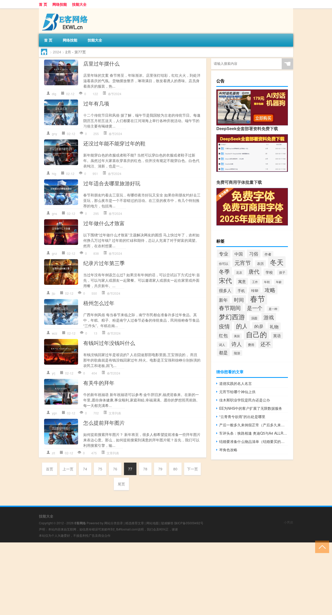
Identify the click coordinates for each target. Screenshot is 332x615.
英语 (277, 335)
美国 (237, 336)
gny (54, 133)
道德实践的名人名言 (235, 383)
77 (130, 468)
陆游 (237, 353)
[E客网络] (66, 10)
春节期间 (230, 308)
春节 (257, 298)
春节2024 (114, 93)
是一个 (254, 308)
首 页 (43, 4)
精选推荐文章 (134, 523)
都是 (223, 352)
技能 (254, 290)
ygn (54, 413)
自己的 (256, 334)
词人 (222, 344)
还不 (265, 344)
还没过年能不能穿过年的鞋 (114, 143)
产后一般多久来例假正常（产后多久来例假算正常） (253, 424)
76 (115, 468)
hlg (54, 173)
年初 (267, 282)
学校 (269, 272)
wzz (54, 333)
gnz (54, 253)
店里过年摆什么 (101, 63)
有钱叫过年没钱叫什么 (109, 343)
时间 (239, 299)
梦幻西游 (232, 316)
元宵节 (242, 262)
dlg (54, 93)
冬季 (224, 271)
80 (175, 468)
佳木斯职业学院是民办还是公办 (244, 399)
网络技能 (59, 4)
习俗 (253, 253)
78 (145, 468)
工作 (255, 282)
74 (85, 468)
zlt (53, 453)
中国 (238, 254)
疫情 (224, 326)
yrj (53, 373)
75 (100, 468)
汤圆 (254, 318)
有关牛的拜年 (98, 382)
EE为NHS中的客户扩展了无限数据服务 (250, 408)
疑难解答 (167, 523)
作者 (268, 254)
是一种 (273, 309)
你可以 (223, 263)
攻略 (270, 290)
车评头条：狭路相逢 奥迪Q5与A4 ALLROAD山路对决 (253, 433)
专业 (223, 253)
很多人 (225, 290)
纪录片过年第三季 (104, 263)
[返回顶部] (321, 546)
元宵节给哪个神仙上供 (237, 391)
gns (54, 213)
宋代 (225, 280)
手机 (241, 290)
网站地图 (152, 523)
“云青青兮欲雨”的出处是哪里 (242, 416)
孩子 (282, 272)
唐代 (253, 271)
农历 (260, 263)
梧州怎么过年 (98, 303)
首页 (49, 468)
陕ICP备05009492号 (188, 523)
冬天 (276, 262)
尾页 (121, 483)
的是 (259, 326)
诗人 (236, 344)
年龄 (279, 282)
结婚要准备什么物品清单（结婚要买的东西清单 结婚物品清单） (253, 441)
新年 (223, 299)
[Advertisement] (155, 578)
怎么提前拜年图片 (104, 422)
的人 (242, 326)
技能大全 (79, 4)
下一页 (192, 468)
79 (160, 468)
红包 (223, 335)
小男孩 (288, 522)
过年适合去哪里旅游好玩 (111, 183)
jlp (53, 293)
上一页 (68, 468)
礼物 (274, 326)
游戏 (269, 317)
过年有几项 (96, 103)
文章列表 (115, 413)
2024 (57, 51)
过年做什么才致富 (104, 223)
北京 (239, 272)
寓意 (242, 281)
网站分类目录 (113, 523)
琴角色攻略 (228, 449)
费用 (251, 344)
